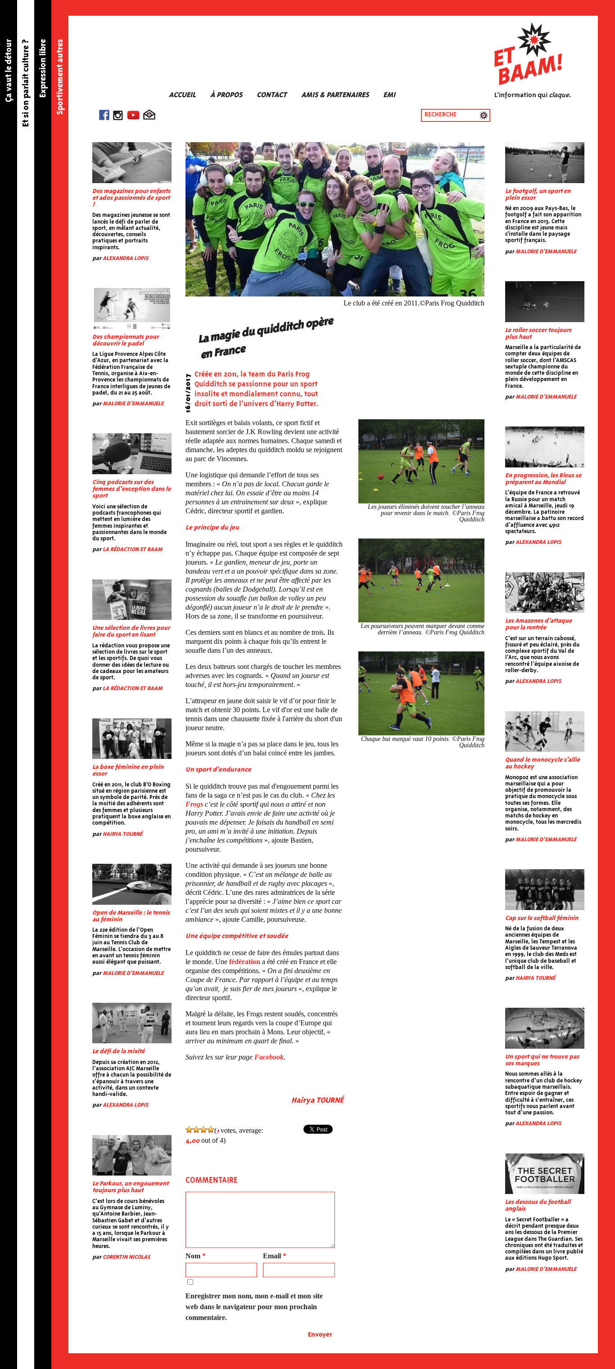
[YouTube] (133, 116)
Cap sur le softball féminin (541, 918)
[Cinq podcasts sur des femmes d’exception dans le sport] (132, 453)
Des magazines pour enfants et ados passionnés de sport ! (131, 198)
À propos (226, 95)
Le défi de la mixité (118, 1052)
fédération (244, 961)
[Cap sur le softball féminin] (544, 889)
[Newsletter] (149, 116)
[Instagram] (118, 116)
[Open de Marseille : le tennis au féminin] (132, 884)
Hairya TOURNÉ (122, 834)
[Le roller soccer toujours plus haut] (544, 301)
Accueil (182, 95)
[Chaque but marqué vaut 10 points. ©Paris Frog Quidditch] (421, 693)
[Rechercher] (483, 115)
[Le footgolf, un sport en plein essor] (544, 162)
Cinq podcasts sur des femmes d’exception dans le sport (131, 489)
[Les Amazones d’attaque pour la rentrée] (544, 592)
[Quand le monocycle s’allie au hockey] (544, 731)
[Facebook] (104, 116)
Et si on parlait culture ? (26, 83)
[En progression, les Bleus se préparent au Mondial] (544, 446)
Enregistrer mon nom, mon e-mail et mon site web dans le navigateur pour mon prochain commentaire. (254, 1306)
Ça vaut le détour (9, 70)
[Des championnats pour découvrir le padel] (132, 308)
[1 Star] (189, 1129)
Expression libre (43, 68)
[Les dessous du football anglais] (544, 1174)
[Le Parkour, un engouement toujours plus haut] (132, 1155)
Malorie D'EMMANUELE (133, 404)
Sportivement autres (60, 77)
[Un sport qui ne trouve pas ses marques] (544, 1028)
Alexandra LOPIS (125, 258)
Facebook (269, 1057)
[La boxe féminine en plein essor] (132, 738)
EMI (389, 95)
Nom (195, 1256)
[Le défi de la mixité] (132, 1023)
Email (274, 1256)
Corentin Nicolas (126, 1257)
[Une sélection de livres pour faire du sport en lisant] (132, 599)
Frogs (195, 804)
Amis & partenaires (335, 95)
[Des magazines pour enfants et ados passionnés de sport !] (132, 162)
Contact (272, 95)
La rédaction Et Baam (133, 549)
